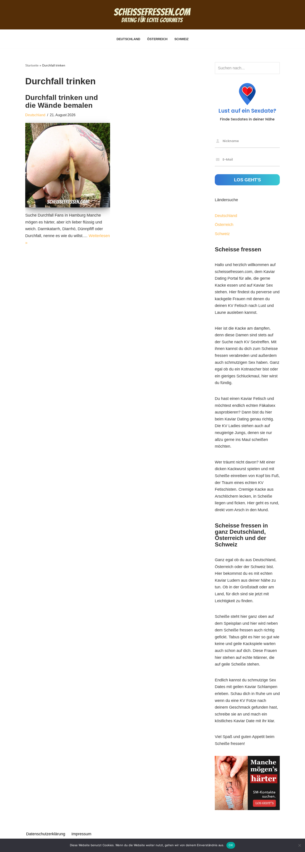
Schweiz (181, 39)
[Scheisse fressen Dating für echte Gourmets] (152, 15)
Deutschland (128, 39)
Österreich (157, 39)
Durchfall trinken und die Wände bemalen (61, 101)
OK (231, 845)
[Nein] (299, 845)
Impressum (81, 834)
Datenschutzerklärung (45, 834)
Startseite (32, 65)
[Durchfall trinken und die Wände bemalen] (67, 165)
